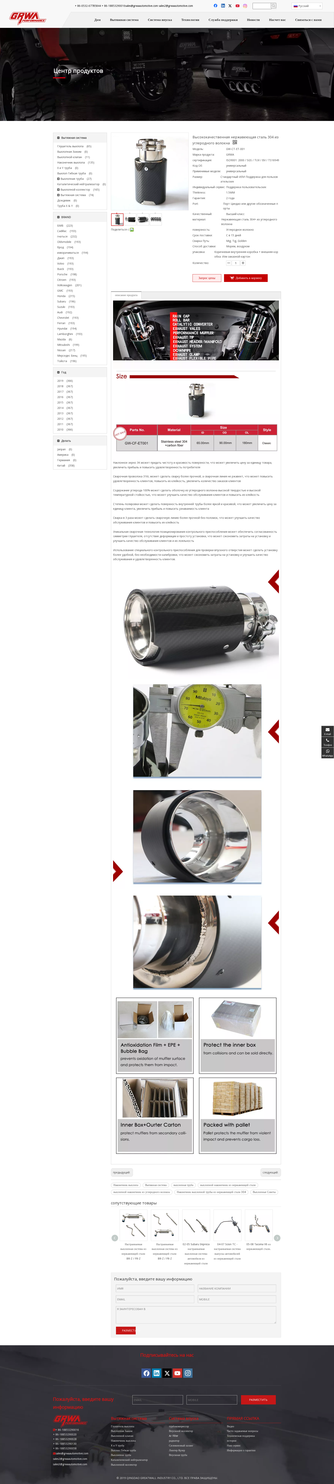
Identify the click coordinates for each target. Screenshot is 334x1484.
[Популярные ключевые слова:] (273, 5)
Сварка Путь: (201, 241)
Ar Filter (173, 1435)
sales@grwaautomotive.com (141, 5)
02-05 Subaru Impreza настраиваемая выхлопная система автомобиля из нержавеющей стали (196, 1254)
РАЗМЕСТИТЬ (129, 1330)
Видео (230, 1426)
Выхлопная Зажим (121, 1431)
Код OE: (198, 165)
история (231, 1440)
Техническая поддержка (241, 1435)
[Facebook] (216, 6)
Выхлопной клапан (122, 1435)
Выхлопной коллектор (124, 1464)
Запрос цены (207, 278)
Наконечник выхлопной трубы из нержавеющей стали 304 (211, 1192)
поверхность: (201, 229)
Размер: (198, 177)
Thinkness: (199, 192)
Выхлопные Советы (264, 1192)
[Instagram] (245, 6)
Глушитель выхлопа (122, 1426)
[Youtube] (238, 6)
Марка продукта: (204, 154)
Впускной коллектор (181, 1431)
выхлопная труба (183, 1185)
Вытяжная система (156, 1185)
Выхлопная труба (121, 1455)
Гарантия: (199, 198)
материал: (199, 219)
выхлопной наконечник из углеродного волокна (141, 1192)
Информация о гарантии (241, 1450)
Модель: (198, 149)
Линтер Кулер (177, 1450)
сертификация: (202, 160)
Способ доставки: (204, 246)
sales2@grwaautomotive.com (176, 5)
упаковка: (199, 252)
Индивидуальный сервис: (209, 187)
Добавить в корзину (249, 278)
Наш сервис (234, 1445)
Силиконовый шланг (181, 1445)
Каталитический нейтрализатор (129, 1459)
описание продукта (126, 295)
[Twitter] (230, 6)
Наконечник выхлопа (125, 1185)
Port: (196, 204)
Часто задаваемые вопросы (242, 1431)
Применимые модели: (207, 171)
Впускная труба (178, 1455)
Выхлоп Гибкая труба (123, 1450)
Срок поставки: (202, 235)
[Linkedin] (223, 6)
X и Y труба (117, 1445)
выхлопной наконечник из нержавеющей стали (228, 1185)
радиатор (174, 1440)
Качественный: (202, 214)
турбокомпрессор (179, 1426)
